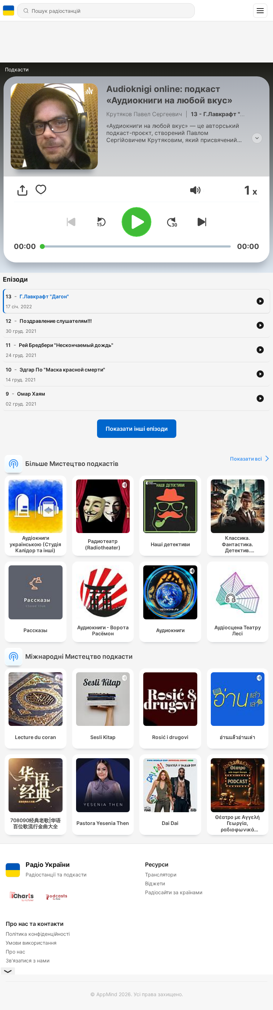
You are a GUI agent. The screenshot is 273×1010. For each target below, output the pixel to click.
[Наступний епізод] (200, 222)
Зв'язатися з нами (27, 960)
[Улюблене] (41, 190)
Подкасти (16, 69)
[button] (195, 190)
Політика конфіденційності (38, 934)
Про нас (15, 952)
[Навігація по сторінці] (260, 11)
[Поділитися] (22, 190)
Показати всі (246, 459)
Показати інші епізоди (137, 428)
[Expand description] (257, 138)
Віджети (155, 883)
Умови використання (31, 943)
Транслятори (160, 874)
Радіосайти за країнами (173, 892)
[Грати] (136, 222)
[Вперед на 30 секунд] (172, 222)
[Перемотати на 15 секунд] (101, 222)
